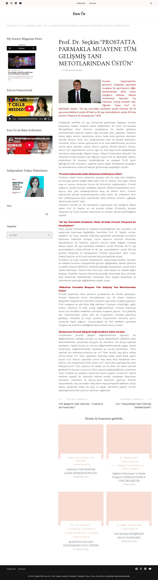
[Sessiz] (45, 119)
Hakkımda (81, 3)
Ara (9, 205)
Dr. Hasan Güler (129, 458)
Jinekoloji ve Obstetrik (82, 529)
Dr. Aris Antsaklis (81, 525)
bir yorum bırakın (73, 70)
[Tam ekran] (49, 119)
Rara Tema (90, 576)
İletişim (92, 3)
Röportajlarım (82, 464)
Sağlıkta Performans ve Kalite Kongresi (130, 467)
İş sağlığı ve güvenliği (129, 525)
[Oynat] (10, 119)
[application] (29, 108)
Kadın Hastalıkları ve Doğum (82, 533)
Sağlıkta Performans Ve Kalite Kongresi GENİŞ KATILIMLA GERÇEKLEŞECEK (129, 477)
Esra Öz (79, 14)
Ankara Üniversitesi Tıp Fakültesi (81, 459)
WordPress (100, 576)
